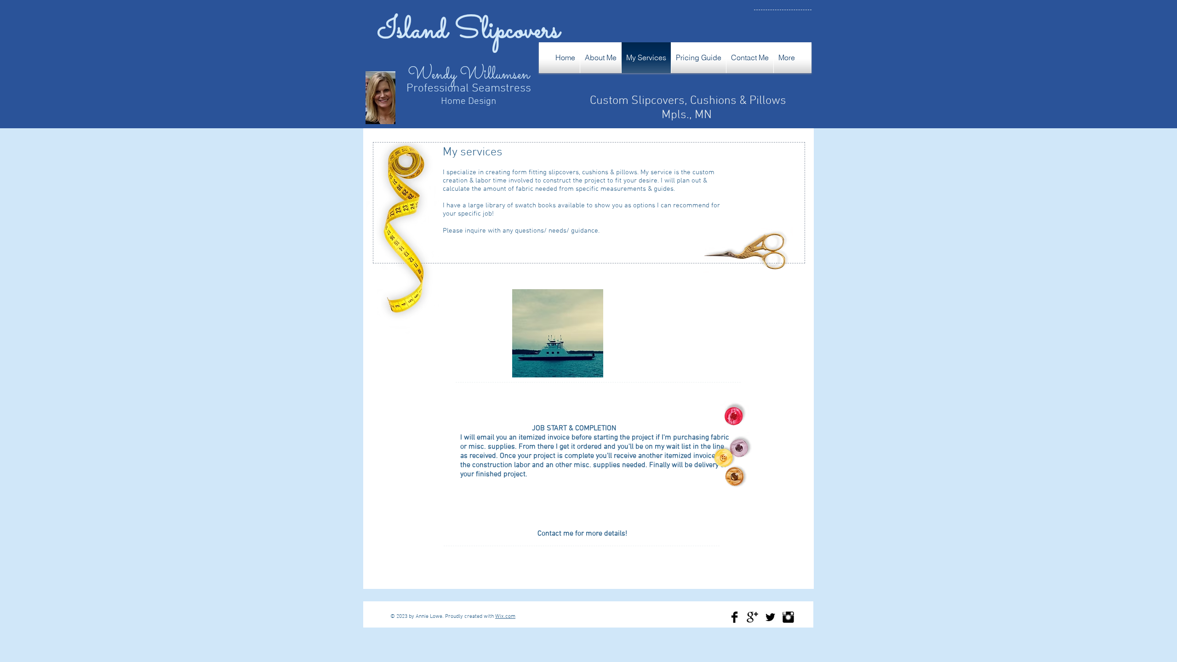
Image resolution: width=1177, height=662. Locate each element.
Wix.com (505, 616)
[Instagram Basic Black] (788, 617)
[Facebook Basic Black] (734, 617)
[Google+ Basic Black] (752, 617)
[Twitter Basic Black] (770, 617)
